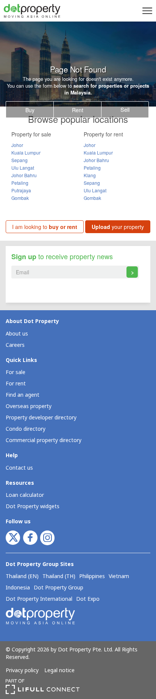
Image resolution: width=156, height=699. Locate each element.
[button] (146, 10)
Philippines (92, 576)
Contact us (19, 468)
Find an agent (22, 395)
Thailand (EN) (22, 576)
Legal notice (59, 670)
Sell (124, 109)
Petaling (19, 182)
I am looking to (44, 226)
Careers (15, 345)
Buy (29, 110)
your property (118, 226)
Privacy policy (22, 670)
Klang (90, 175)
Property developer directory (41, 418)
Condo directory (25, 429)
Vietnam (119, 576)
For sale (15, 372)
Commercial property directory (43, 440)
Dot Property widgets (32, 506)
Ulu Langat (22, 167)
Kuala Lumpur (26, 152)
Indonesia (18, 588)
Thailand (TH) (58, 576)
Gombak (20, 198)
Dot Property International (39, 599)
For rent (16, 384)
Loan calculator (25, 495)
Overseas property (28, 406)
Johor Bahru (24, 175)
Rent (77, 110)
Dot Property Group (58, 588)
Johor (17, 145)
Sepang (19, 160)
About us (17, 334)
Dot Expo (88, 599)
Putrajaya (21, 190)
